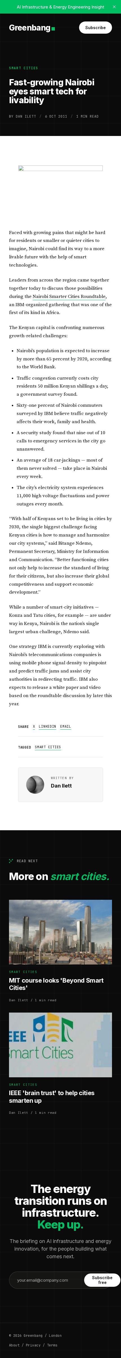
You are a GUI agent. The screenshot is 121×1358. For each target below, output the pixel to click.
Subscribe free (102, 1280)
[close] (114, 6)
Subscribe (95, 27)
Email (65, 726)
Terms (52, 1345)
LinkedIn (47, 726)
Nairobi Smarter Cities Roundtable (69, 296)
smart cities (23, 68)
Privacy (33, 1345)
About (14, 1345)
